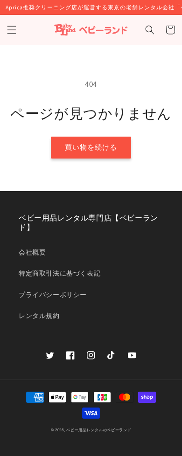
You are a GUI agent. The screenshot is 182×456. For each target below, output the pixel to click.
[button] (11, 30)
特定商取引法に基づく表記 (59, 273)
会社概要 (32, 252)
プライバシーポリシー (53, 294)
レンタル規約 (39, 315)
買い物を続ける (91, 147)
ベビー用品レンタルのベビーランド (98, 430)
